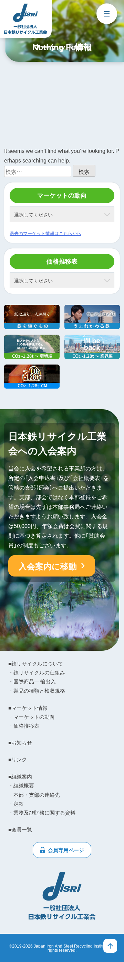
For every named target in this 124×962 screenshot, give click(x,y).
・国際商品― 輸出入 (32, 681)
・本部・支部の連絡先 (34, 794)
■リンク (17, 759)
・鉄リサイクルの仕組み (36, 672)
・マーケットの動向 (31, 716)
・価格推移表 (23, 725)
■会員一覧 (20, 829)
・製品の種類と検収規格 (36, 690)
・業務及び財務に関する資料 (41, 812)
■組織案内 (20, 776)
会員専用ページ (66, 850)
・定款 (16, 803)
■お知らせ (20, 742)
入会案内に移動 (48, 566)
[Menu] (106, 13)
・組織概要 (21, 785)
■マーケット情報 (28, 708)
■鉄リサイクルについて (35, 663)
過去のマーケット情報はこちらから (45, 233)
